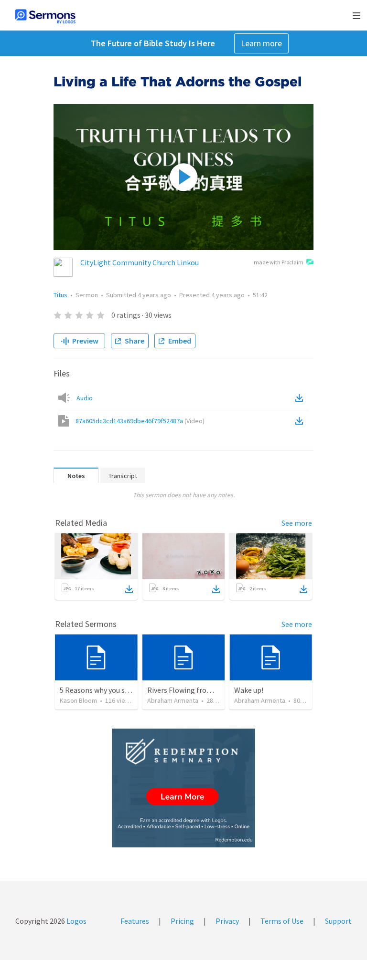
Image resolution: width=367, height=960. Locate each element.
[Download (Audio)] (301, 398)
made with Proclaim (278, 262)
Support (338, 921)
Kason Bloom (78, 700)
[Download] (129, 589)
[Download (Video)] (301, 421)
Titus (60, 295)
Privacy (227, 921)
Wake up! (248, 690)
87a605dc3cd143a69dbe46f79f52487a (140, 421)
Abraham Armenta (172, 700)
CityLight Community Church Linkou (139, 262)
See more (296, 523)
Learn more (261, 43)
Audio (84, 398)
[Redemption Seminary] (183, 788)
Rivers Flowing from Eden (189, 690)
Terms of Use (281, 921)
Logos (75, 921)
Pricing (182, 921)
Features (134, 921)
